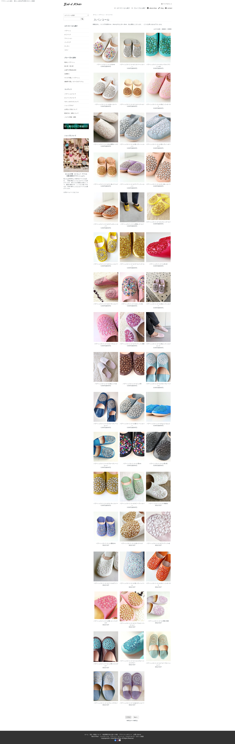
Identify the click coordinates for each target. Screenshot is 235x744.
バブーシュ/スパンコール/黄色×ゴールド (132, 224)
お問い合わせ (137, 734)
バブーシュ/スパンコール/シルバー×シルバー (132, 65)
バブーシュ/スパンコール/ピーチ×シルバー (106, 304)
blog (162, 8)
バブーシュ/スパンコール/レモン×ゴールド (158, 222)
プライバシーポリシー (125, 734)
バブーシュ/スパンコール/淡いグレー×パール (132, 584)
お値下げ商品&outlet (70, 70)
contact (169, 8)
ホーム (94, 14)
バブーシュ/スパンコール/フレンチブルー (106, 703)
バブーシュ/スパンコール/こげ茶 (132, 384)
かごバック (67, 34)
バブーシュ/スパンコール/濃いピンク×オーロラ (106, 622)
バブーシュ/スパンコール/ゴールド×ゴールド (132, 265)
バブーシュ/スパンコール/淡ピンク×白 (106, 384)
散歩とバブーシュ (69, 62)
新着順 (169, 29)
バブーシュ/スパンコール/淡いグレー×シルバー (132, 145)
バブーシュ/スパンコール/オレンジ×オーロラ (158, 584)
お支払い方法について (70, 109)
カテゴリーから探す (123, 8)
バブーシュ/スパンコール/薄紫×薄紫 (158, 621)
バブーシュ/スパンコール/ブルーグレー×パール (158, 384)
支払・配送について (95, 734)
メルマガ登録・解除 (70, 117)
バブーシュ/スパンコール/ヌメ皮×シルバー (158, 184)
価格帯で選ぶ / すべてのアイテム (74, 81)
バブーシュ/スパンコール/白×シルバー (106, 104)
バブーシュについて (70, 94)
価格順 (164, 29)
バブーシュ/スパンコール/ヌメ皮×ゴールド (106, 184)
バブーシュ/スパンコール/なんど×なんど (158, 423)
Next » (136, 717)
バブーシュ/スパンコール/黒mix (132, 463)
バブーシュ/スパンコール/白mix (106, 64)
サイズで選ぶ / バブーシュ (72, 78)
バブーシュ (101, 14)
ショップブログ (68, 105)
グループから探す (139, 8)
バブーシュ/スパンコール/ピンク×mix (132, 304)
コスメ (66, 50)
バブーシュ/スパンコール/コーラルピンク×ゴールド (132, 624)
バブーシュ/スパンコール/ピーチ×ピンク (106, 344)
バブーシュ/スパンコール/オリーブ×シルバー (132, 504)
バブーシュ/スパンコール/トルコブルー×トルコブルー (132, 662)
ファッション (68, 38)
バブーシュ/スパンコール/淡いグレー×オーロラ (158, 145)
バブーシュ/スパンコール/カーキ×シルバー (106, 503)
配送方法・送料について (71, 113)
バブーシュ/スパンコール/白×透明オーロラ (106, 144)
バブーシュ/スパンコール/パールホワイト (106, 583)
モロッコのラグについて (71, 101)
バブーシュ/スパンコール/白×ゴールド (132, 543)
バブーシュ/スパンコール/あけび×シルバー (132, 703)
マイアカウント (167, 4)
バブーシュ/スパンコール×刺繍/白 (158, 503)
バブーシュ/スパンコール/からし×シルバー (106, 264)
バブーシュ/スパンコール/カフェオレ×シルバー (106, 225)
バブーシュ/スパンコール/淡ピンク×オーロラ (158, 105)
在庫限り (67, 74)
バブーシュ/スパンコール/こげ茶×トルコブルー (106, 665)
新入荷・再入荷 (68, 66)
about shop (153, 8)
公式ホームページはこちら (71, 192)
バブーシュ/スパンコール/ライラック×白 (158, 543)
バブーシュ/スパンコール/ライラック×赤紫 (132, 344)
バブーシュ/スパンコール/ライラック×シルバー (132, 185)
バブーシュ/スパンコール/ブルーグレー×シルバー (106, 424)
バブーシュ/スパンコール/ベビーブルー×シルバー (158, 664)
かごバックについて (70, 98)
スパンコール (109, 14)
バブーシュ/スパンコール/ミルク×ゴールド (132, 104)
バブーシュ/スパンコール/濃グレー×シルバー (132, 424)
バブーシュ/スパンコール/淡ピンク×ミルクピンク (158, 345)
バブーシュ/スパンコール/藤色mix (106, 543)
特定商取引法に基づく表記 (110, 734)
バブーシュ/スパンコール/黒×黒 (158, 463)
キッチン (67, 46)
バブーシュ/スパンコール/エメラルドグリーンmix (158, 65)
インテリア (67, 42)
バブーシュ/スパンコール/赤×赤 (158, 264)
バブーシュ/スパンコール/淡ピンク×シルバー (158, 305)
